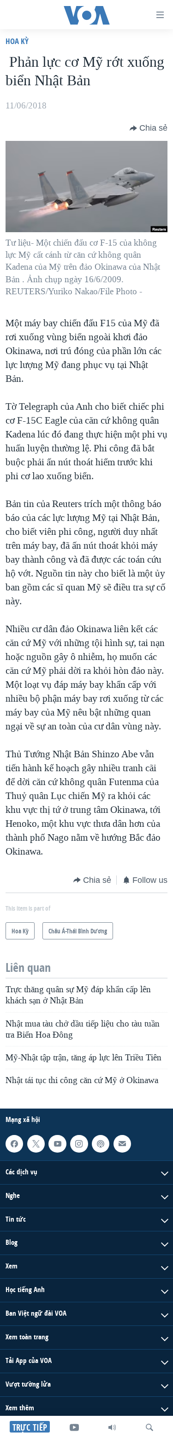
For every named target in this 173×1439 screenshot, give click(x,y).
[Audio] (112, 1427)
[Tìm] (149, 1427)
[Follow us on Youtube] (57, 1144)
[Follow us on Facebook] (14, 1144)
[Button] (148, 128)
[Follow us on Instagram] (79, 1144)
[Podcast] (100, 1144)
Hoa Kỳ (17, 41)
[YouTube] (74, 1427)
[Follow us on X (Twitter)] (36, 1144)
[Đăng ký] (122, 1144)
